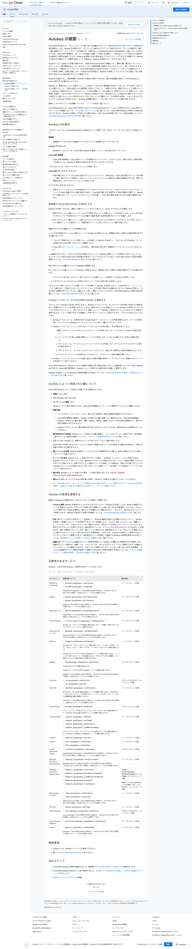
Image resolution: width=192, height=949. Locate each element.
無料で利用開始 (181, 10)
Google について (38, 944)
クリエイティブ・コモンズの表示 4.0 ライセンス (91, 901)
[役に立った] (138, 33)
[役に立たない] (141, 33)
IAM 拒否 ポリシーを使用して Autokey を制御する (80, 538)
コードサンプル (117, 928)
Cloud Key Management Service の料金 (64, 116)
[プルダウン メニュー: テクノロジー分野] (44, 2)
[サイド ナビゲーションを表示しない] (27, 945)
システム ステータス (79, 931)
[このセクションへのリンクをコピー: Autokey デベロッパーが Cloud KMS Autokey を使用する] (108, 300)
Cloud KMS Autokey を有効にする (76, 259)
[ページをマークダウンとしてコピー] (86, 39)
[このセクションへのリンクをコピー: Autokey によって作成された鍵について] (98, 384)
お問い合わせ (37, 931)
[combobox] (135, 3)
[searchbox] (15, 21)
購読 (168, 944)
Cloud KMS (12, 9)
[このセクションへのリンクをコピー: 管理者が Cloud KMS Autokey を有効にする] (94, 204)
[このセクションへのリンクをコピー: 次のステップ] (67, 861)
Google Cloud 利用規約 (80, 944)
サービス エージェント (73, 247)
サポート (75, 924)
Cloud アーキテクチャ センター (123, 931)
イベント (155, 924)
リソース (45, 14)
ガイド (12, 14)
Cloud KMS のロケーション (86, 111)
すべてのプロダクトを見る (42, 921)
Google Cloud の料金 (40, 924)
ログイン (186, 3)
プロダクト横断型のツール (58, 3)
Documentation (60, 33)
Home (50, 33)
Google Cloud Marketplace (42, 928)
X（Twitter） (156, 928)
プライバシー (50, 944)
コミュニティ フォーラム (81, 921)
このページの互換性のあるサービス (101, 437)
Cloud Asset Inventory (72, 853)
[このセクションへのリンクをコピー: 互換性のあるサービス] (77, 561)
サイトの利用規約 (64, 944)
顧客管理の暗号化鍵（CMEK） (121, 46)
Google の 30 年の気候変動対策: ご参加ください (106, 944)
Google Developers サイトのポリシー (83, 903)
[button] (14, 34)
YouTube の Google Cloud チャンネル (165, 931)
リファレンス (23, 14)
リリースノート (77, 928)
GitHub (114, 921)
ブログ (154, 921)
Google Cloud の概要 (119, 924)
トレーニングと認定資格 (120, 935)
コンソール (155, 3)
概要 (4, 14)
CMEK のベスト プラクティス (64, 877)
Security (70, 33)
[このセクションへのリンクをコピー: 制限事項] (61, 843)
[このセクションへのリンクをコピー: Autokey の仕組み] (72, 124)
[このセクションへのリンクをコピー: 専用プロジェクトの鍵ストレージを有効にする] (88, 229)
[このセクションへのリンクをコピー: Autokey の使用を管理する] (83, 494)
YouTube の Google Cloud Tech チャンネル (167, 935)
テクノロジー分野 (36, 3)
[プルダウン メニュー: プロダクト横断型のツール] (70, 2)
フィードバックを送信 (133, 39)
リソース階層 (91, 103)
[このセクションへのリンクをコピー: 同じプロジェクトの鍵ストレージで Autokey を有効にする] (97, 265)
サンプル (35, 14)
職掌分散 (135, 366)
